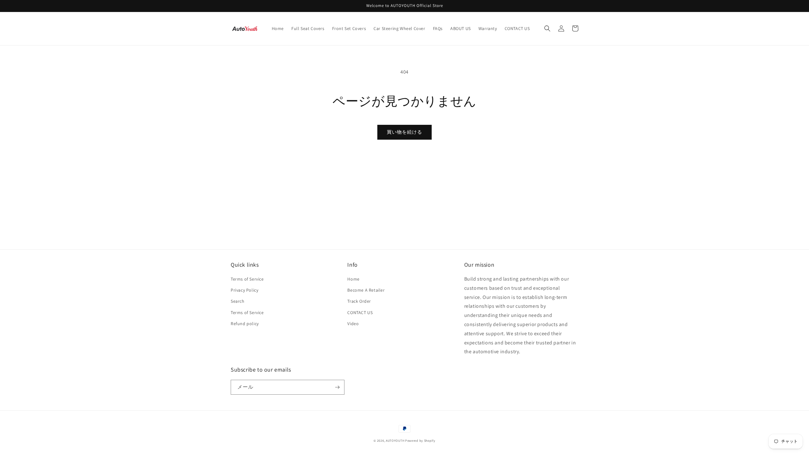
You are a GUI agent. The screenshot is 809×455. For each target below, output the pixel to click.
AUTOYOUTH (395, 441)
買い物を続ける (404, 132)
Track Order (359, 301)
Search (238, 301)
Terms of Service (247, 279)
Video (353, 323)
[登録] (337, 387)
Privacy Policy (244, 290)
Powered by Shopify (420, 441)
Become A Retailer (366, 290)
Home (353, 279)
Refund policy (245, 323)
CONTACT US (360, 312)
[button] (547, 28)
